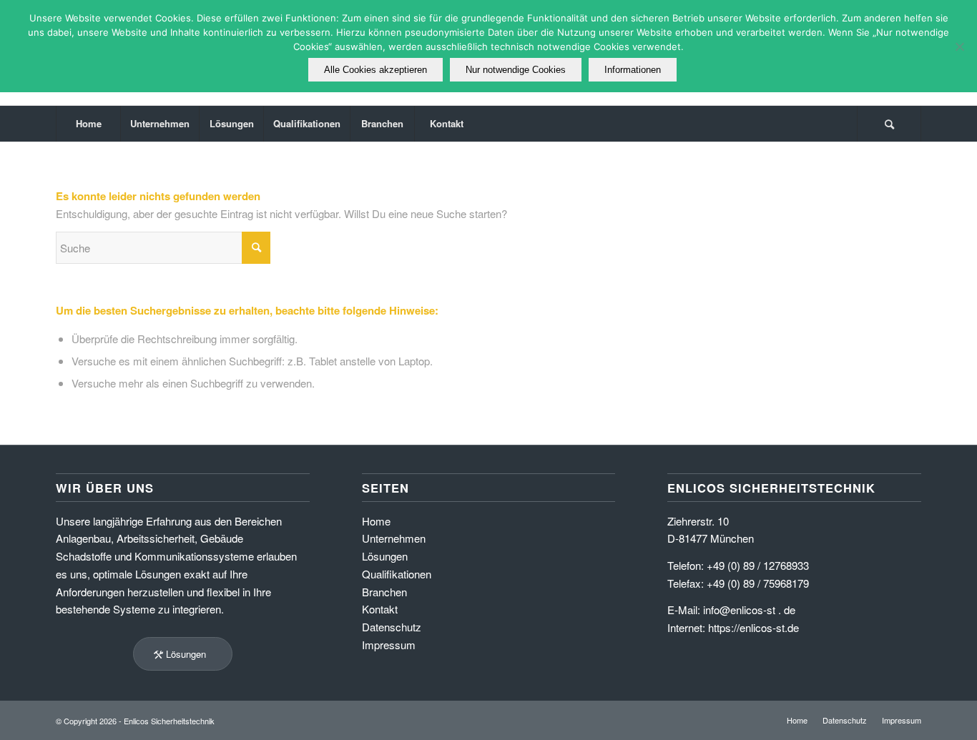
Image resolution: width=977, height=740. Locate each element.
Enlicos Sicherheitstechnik (169, 720)
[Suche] (889, 124)
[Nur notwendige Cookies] (959, 46)
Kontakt (380, 608)
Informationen (632, 69)
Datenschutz (391, 626)
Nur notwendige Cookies (516, 69)
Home (376, 520)
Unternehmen (394, 538)
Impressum (389, 644)
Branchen (384, 591)
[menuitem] (88, 124)
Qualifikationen (396, 573)
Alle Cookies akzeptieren (375, 69)
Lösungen (385, 555)
